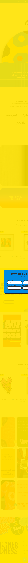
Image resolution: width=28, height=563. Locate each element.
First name (10, 280)
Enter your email (11, 285)
